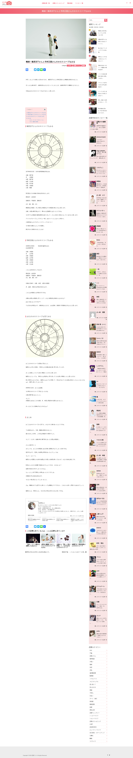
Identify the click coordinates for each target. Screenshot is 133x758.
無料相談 (92, 658)
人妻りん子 (100, 514)
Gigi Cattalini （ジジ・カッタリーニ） (101, 152)
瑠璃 (98, 424)
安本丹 (99, 352)
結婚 (91, 707)
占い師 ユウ (101, 195)
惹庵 (98, 484)
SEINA (99, 471)
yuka (98, 631)
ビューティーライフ (95, 730)
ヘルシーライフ (94, 718)
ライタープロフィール (38, 120)
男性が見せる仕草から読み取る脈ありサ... (38, 552)
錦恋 (98, 253)
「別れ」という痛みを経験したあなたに (33, 545)
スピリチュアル (94, 681)
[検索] (105, 20)
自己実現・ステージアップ (97, 732)
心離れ (91, 735)
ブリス (99, 557)
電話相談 (70, 3)
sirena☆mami (101, 137)
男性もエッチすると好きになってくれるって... (102, 59)
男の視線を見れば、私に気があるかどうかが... (102, 110)
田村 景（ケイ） (102, 324)
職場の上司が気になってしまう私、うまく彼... (102, 33)
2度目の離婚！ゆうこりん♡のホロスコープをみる (48, 546)
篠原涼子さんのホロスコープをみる (36, 112)
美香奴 (99, 181)
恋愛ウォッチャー (95, 712)
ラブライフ (93, 741)
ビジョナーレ (101, 586)
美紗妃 (99, 410)
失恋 (91, 667)
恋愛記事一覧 (46, 3)
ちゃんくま (100, 338)
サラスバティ (101, 210)
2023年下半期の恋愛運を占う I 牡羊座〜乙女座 (62, 520)
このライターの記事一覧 (77, 515)
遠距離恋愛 (93, 673)
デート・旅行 (93, 698)
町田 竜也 (100, 543)
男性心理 (92, 710)
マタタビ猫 (100, 440)
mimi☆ (99, 528)
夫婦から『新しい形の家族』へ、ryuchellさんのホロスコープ (63, 546)
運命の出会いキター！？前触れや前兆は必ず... (102, 67)
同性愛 (91, 701)
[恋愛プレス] (20, 3)
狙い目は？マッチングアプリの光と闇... (102, 50)
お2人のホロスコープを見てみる (35, 116)
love (91, 650)
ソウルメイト (93, 678)
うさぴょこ (100, 167)
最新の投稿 (35, 121)
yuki (98, 571)
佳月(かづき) (100, 498)
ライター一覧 (79, 3)
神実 (98, 297)
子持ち (91, 693)
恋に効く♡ (93, 684)
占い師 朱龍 (101, 455)
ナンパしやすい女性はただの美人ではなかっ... (102, 93)
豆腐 (98, 602)
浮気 (91, 670)
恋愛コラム (93, 656)
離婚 (91, 738)
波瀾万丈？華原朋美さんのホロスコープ (79, 545)
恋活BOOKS (93, 727)
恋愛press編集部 (101, 122)
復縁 (91, 664)
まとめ (29, 118)
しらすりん (100, 366)
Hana (98, 240)
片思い (91, 661)
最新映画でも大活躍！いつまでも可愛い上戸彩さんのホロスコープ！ (77, 520)
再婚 (91, 690)
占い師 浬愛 (101, 312)
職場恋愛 (92, 704)
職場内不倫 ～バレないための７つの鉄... (73, 552)
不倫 (91, 653)
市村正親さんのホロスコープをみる (36, 114)
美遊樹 (99, 226)
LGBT (91, 724)
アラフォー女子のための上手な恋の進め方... (102, 84)
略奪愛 (91, 676)
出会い (91, 695)
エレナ (99, 615)
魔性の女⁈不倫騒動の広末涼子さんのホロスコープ (34, 520)
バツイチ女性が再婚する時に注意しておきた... (102, 76)
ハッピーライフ (94, 715)
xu (97, 381)
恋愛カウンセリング (58, 3)
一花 (98, 269)
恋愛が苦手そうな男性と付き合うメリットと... (102, 41)
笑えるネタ (93, 687)
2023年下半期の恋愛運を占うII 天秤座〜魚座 (48, 520)
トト (98, 283)
